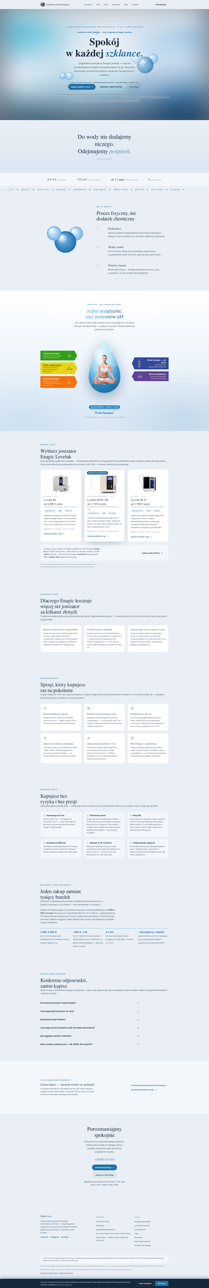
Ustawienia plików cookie (49, 1273)
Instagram (54, 1237)
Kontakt (135, 4)
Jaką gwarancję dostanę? (52, 1019)
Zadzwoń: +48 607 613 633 (111, 87)
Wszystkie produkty (142, 1221)
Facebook (44, 1237)
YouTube (64, 1237)
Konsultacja (161, 4)
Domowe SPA (139, 1229)
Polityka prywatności (66, 1273)
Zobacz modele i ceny (80, 87)
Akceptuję (162, 1283)
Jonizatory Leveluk (141, 1225)
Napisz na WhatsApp (105, 1175)
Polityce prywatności (64, 1285)
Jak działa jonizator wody (142, 1089)
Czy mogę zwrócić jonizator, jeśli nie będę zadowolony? (67, 1027)
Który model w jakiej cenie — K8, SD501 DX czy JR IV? (66, 1044)
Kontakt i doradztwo (142, 1245)
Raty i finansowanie (142, 1241)
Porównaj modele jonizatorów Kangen (148, 1085)
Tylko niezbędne (145, 1283)
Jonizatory (88, 4)
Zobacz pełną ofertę (151, 553)
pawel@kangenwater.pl (105, 1229)
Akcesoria (116, 4)
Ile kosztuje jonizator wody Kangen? (58, 1002)
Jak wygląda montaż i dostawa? (55, 1035)
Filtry (106, 4)
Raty (126, 4)
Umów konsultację (103, 1167)
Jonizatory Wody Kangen (58, 4)
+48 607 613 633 (102, 1221)
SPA (98, 4)
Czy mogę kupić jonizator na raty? (57, 1011)
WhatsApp (133, 87)
